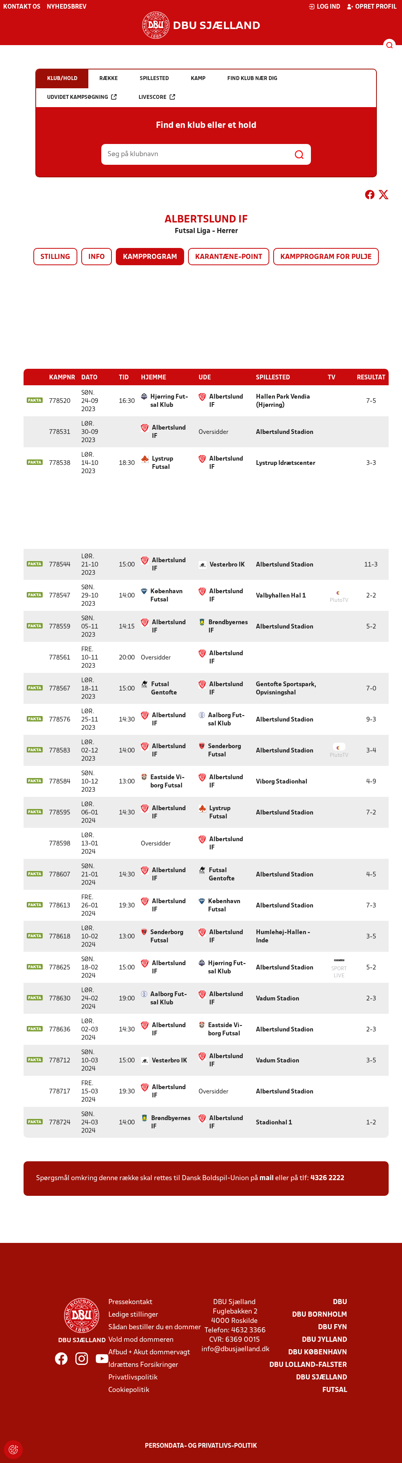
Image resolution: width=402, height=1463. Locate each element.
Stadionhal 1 (274, 1123)
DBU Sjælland (321, 1377)
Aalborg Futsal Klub (226, 720)
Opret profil (376, 7)
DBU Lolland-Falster (308, 1365)
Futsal (334, 1390)
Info (96, 257)
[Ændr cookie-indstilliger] (13, 1449)
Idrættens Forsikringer (143, 1365)
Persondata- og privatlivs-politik (201, 1446)
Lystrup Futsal (162, 463)
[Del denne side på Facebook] (370, 196)
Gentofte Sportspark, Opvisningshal (286, 689)
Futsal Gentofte (164, 689)
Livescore (152, 97)
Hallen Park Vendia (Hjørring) (283, 401)
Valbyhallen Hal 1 (281, 596)
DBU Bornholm (319, 1315)
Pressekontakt (130, 1302)
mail (266, 1178)
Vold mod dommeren (141, 1340)
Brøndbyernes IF (228, 627)
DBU (340, 1302)
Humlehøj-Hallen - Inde (283, 937)
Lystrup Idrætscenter (285, 463)
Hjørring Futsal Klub (169, 401)
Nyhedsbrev (66, 7)
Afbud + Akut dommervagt (149, 1352)
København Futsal (166, 596)
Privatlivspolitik (132, 1377)
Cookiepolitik (128, 1390)
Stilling (55, 257)
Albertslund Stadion (284, 432)
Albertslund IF (226, 401)
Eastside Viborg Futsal (167, 782)
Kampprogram (150, 257)
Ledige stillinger (133, 1315)
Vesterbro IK (227, 565)
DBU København (317, 1352)
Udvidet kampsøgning (77, 97)
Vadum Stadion (277, 999)
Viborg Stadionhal (281, 782)
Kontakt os (21, 7)
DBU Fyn (332, 1327)
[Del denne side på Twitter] (383, 196)
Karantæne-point (228, 257)
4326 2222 (327, 1178)
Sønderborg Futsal (224, 751)
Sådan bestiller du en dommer (154, 1327)
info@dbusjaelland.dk (235, 1349)
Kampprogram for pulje (326, 257)
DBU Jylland (324, 1340)
